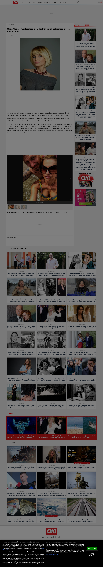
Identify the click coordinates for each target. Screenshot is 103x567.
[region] (51, 553)
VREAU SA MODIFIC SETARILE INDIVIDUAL (92, 553)
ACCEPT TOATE (92, 548)
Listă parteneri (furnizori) (52, 554)
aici (3, 559)
